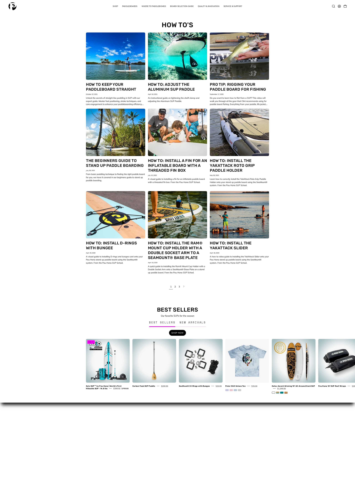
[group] (177, 366)
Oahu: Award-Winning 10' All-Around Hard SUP (293, 386)
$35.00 (254, 386)
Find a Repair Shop (142, 439)
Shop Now (177, 333)
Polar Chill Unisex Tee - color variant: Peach (231, 390)
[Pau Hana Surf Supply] (12, 6)
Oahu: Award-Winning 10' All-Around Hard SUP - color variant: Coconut (286, 392)
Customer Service (141, 427)
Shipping (137, 464)
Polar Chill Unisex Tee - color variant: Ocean (235, 390)
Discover (184, 423)
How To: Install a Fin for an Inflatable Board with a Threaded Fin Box (177, 165)
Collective (137, 423)
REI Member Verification (144, 452)
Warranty (137, 472)
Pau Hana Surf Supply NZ (145, 443)
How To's (177, 25)
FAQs (135, 435)
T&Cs (135, 468)
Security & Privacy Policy (144, 460)
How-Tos (184, 431)
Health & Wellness (188, 427)
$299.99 (164, 386)
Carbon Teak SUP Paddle (143, 386)
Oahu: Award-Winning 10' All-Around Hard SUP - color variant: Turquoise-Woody (277, 392)
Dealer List (138, 431)
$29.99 (219, 386)
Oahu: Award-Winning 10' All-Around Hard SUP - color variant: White (273, 392)
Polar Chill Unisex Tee (235, 386)
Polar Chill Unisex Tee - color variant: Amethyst (227, 390)
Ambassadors (139, 419)
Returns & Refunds (141, 456)
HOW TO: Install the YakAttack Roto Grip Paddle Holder (232, 165)
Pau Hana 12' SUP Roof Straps (332, 386)
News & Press (186, 435)
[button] (115, 6)
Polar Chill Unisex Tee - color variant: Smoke (239, 390)
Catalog (184, 419)
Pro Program (139, 447)
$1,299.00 (281, 388)
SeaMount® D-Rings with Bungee (194, 386)
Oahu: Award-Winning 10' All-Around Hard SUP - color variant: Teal (281, 392)
